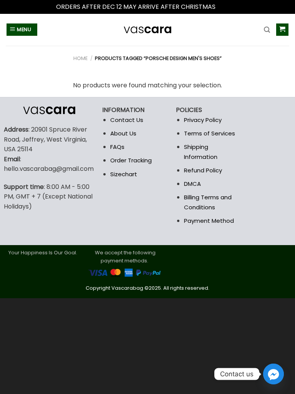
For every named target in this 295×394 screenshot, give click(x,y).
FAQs (117, 147)
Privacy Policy (203, 120)
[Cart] (282, 29)
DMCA (192, 184)
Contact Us (126, 120)
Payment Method (209, 221)
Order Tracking (131, 160)
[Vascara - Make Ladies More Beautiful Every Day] (147, 30)
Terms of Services (209, 133)
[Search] (267, 29)
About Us (123, 133)
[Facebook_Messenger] (273, 374)
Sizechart (123, 174)
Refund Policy (203, 170)
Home (80, 58)
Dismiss (228, 6)
